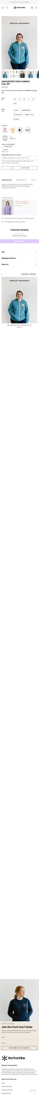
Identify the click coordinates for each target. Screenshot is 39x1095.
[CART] (36, 8)
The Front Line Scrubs (7, 1090)
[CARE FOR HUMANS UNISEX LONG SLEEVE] (8, 207)
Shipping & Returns (9, 258)
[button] (7, 8)
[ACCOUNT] (32, 8)
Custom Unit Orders (7, 1086)
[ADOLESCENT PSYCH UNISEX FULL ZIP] (19, 300)
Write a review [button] (19, 241)
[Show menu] (2, 8)
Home (3, 1083)
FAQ (3, 252)
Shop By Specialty (6, 1093)
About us (5, 264)
